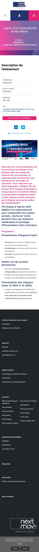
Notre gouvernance (27, 409)
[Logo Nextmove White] (23, 525)
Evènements (6, 445)
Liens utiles (6, 477)
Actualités (5, 441)
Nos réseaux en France (10, 423)
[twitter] (23, 127)
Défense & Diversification (11, 328)
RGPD (19, 544)
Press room (24, 417)
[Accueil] (19, 5)
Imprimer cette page (21, 133)
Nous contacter (8, 496)
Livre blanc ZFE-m (8, 449)
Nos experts (6, 378)
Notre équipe (24, 413)
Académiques (7, 419)
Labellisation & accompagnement (13, 382)
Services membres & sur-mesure (14, 320)
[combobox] (5, 15)
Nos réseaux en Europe (28, 401)
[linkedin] (16, 127)
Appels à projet (8, 370)
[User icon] (19, 15)
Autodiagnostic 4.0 (8, 355)
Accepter (24, 548)
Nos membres (7, 407)
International (24, 405)
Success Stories (8, 411)
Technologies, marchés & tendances (14, 374)
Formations (6, 324)
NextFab (5, 347)
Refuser (15, 548)
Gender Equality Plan (27, 421)
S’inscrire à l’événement (19, 118)
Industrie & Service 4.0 (10, 351)
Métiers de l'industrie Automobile (13, 481)
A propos (5, 397)
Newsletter (6, 464)
